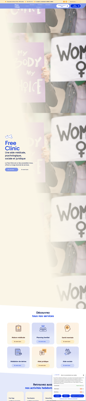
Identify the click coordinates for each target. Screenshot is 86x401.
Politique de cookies (63, 398)
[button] (83, 375)
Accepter (57, 395)
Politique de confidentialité (72, 398)
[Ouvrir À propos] (41, 7)
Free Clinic (17, 6)
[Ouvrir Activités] (42, 4)
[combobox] (74, 2)
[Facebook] (66, 1)
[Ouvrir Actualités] (51, 4)
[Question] (64, 1)
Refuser (66, 395)
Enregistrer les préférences (77, 395)
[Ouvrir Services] (35, 4)
